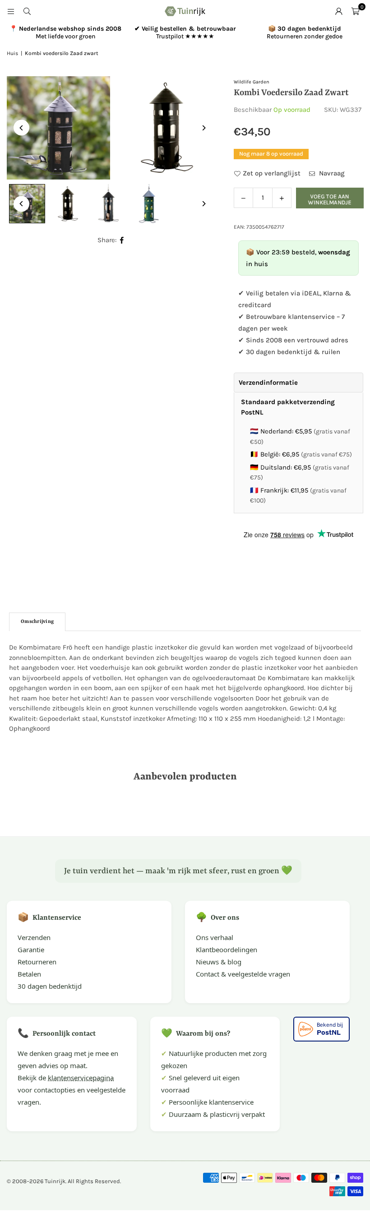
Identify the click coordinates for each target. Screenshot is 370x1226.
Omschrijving (37, 622)
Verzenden (34, 937)
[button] (355, 11)
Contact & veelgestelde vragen (243, 973)
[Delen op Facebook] (122, 240)
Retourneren (37, 961)
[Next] (203, 128)
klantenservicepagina (81, 1077)
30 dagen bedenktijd (50, 986)
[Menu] (11, 11)
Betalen (29, 973)
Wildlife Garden (251, 82)
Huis (12, 53)
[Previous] (21, 128)
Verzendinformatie (268, 382)
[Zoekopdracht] (27, 11)
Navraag (331, 173)
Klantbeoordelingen (226, 949)
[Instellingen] (339, 11)
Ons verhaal (214, 937)
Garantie (31, 949)
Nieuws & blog (218, 961)
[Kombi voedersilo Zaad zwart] (68, 204)
